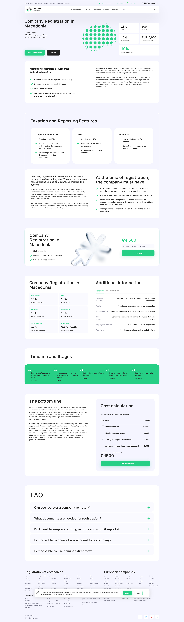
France (129, 586)
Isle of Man (130, 583)
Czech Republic (153, 586)
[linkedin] (157, 617)
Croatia (140, 586)
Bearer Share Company (53, 603)
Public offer (29, 616)
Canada (53, 581)
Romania (106, 586)
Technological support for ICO (142, 598)
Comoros (92, 581)
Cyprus (129, 578)
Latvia (139, 578)
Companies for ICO (52, 601)
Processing (97, 9)
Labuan (66, 583)
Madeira (129, 581)
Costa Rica (28, 583)
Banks (26, 598)
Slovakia (117, 586)
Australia (27, 576)
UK (105, 576)
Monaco (106, 583)
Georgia (79, 578)
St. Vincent (54, 588)
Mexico (27, 586)
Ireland (117, 578)
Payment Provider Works (32, 603)
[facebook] (140, 617)
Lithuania (151, 578)
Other (48, 609)
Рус (123, 9)
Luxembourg (119, 581)
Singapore (80, 588)
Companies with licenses (89, 602)
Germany (151, 576)
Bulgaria (117, 576)
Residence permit (109, 600)
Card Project (67, 598)
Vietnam (53, 578)
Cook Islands (81, 586)
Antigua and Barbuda (44, 576)
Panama (92, 586)
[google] (152, 617)
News (46, 3)
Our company (29, 3)
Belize (79, 576)
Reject (138, 593)
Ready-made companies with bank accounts (91, 599)
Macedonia (141, 581)
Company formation (76, 9)
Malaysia (79, 583)
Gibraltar (140, 576)
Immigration (115, 9)
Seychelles (41, 588)
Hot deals (88, 9)
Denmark (106, 578)
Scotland (118, 588)
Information (38, 3)
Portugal (151, 583)
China (78, 581)
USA (91, 588)
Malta (150, 581)
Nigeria (40, 586)
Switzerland (107, 588)
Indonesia (27, 581)
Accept (127, 593)
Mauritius (53, 586)
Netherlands (119, 583)
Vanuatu (27, 578)
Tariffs (53, 52)
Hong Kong (67, 578)
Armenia (53, 576)
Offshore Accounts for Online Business (33, 606)
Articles (52, 3)
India (91, 578)
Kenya (66, 581)
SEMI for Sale (50, 606)
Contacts (60, 3)
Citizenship (107, 598)
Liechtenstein (108, 581)
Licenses (106, 9)
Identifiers (67, 603)
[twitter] (146, 617)
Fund (48, 598)
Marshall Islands (95, 583)
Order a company (35, 53)
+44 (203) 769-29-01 (148, 3)
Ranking (67, 3)
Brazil (91, 576)
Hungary (129, 576)
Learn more (138, 253)
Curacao (53, 583)
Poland (140, 583)
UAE (65, 586)
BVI (39, 578)
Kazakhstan (41, 581)
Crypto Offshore (68, 606)
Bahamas (66, 576)
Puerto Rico (28, 588)
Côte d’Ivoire (41, 583)
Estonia (129, 588)
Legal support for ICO (139, 600)
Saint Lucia (67, 588)
